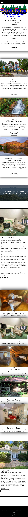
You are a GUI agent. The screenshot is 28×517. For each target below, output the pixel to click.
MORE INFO (14, 94)
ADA (14, 512)
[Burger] (2, 2)
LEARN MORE (5, 491)
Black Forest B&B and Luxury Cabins (16, 2)
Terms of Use (22, 510)
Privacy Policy (15, 510)
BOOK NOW (14, 47)
